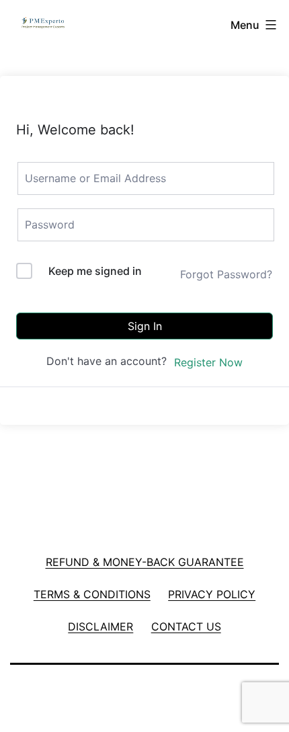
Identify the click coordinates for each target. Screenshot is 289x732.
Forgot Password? (226, 274)
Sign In (145, 326)
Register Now (208, 362)
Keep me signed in (95, 271)
